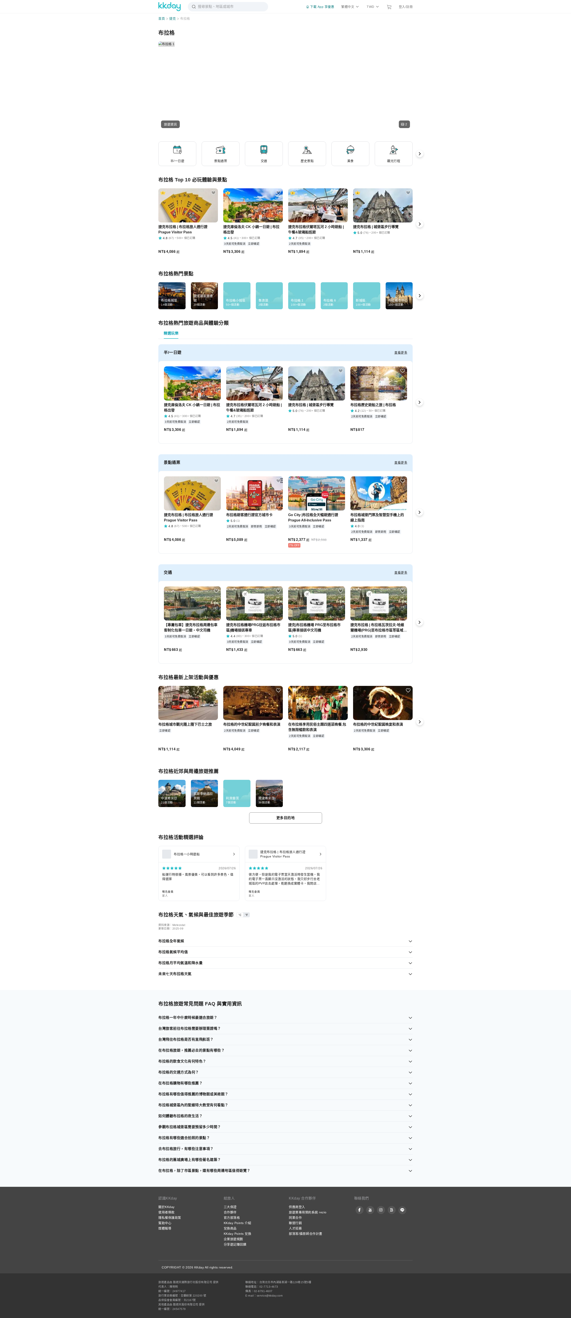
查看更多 (400, 352)
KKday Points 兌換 (237, 1233)
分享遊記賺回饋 (235, 1244)
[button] (170, 124)
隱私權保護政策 (169, 1217)
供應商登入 (297, 1207)
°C (240, 915)
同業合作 (295, 1217)
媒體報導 (164, 1228)
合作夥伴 (230, 1212)
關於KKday (166, 1207)
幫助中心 (164, 1223)
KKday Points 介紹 (237, 1223)
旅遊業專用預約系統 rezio (308, 1212)
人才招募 (295, 1228)
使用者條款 (166, 1212)
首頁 (161, 18)
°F (246, 915)
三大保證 (230, 1207)
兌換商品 (230, 1228)
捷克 (172, 18)
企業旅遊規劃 (233, 1239)
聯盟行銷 (295, 1223)
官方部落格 (232, 1217)
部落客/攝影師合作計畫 (305, 1233)
